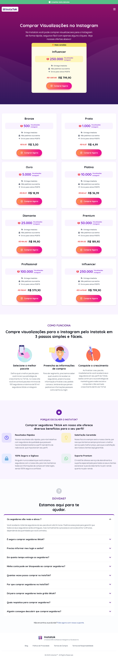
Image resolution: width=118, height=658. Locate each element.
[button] (114, 9)
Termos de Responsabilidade (82, 646)
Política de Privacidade (41, 646)
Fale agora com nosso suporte (70, 623)
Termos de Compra (61, 646)
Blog (26, 646)
